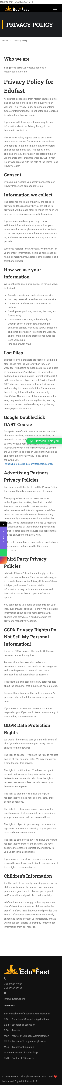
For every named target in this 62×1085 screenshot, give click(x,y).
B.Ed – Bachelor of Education (19, 1024)
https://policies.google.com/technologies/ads (29, 463)
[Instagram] (3, 560)
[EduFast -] (17, 9)
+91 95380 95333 (13, 988)
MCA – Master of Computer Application (25, 1041)
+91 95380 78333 (13, 984)
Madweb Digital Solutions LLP (21, 1081)
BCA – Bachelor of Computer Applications (26, 1019)
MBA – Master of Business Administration (26, 1035)
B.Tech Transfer (12, 1030)
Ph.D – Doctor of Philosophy (19, 1058)
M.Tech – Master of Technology (21, 1052)
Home (5, 41)
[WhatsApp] (3, 552)
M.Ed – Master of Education (19, 1047)
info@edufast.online (14, 998)
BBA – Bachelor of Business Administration (27, 1013)
